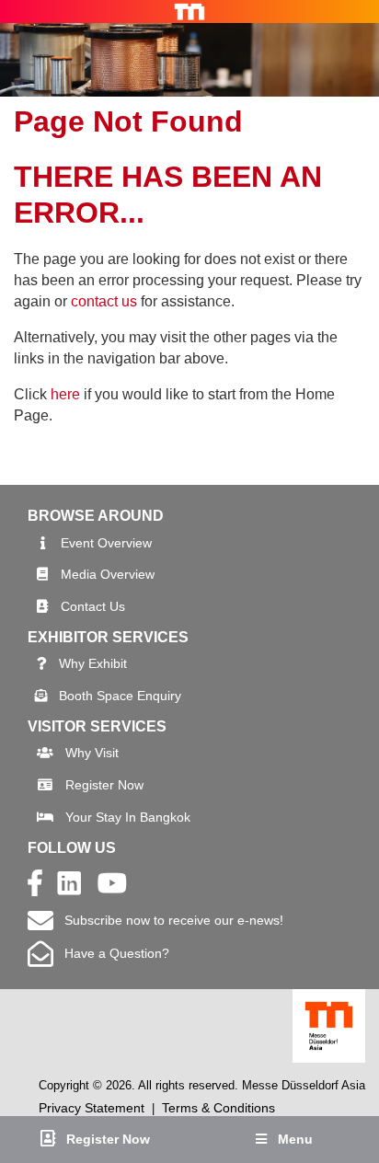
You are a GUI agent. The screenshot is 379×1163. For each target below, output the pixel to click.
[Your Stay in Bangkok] (45, 817)
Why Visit (92, 752)
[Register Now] (45, 784)
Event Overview (106, 542)
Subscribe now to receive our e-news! (168, 920)
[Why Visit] (45, 752)
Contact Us (93, 606)
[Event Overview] (42, 542)
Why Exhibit (93, 663)
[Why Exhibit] (42, 663)
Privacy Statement (91, 1107)
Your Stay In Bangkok (127, 817)
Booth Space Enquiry (120, 695)
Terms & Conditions (218, 1107)
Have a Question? (111, 953)
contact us (104, 301)
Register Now (104, 784)
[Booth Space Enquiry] (41, 695)
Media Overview (108, 574)
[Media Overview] (42, 574)
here (65, 394)
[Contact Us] (42, 606)
